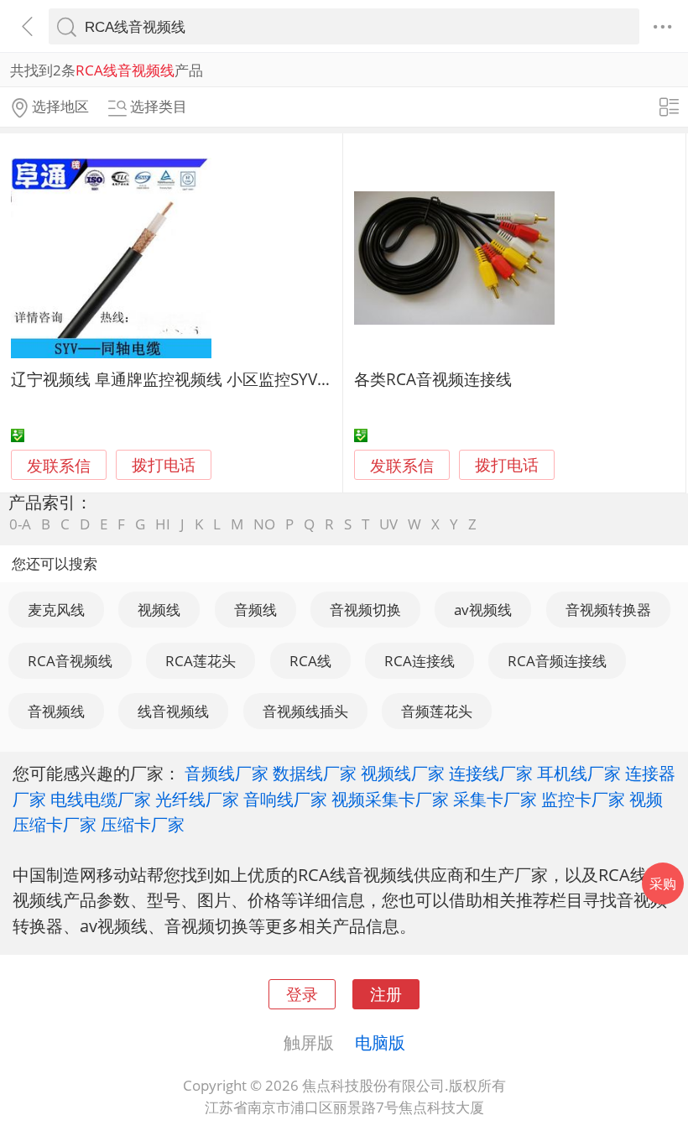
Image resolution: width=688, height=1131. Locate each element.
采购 (662, 883)
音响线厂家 (285, 798)
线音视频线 (173, 711)
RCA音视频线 (70, 660)
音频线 (255, 609)
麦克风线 (56, 609)
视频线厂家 (403, 772)
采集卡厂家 (495, 798)
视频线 (159, 609)
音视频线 (56, 711)
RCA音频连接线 (557, 660)
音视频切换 (365, 609)
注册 (386, 993)
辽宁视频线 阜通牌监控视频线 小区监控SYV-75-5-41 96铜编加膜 (238, 378)
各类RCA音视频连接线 (433, 378)
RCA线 (310, 660)
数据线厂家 (315, 772)
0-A (20, 524)
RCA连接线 (419, 660)
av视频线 (483, 609)
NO (264, 524)
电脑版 (380, 1042)
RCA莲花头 (200, 660)
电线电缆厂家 (100, 798)
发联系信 (59, 465)
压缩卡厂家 (143, 824)
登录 (302, 993)
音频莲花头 (436, 711)
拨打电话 (163, 465)
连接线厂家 (491, 772)
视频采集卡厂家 (390, 798)
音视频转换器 (608, 609)
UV (388, 524)
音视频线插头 (305, 711)
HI (162, 524)
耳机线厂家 (579, 772)
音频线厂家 (226, 772)
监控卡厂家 (583, 798)
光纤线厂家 (197, 798)
